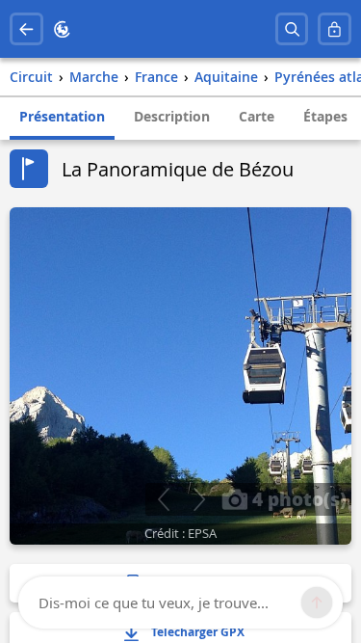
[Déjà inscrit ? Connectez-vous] (334, 29)
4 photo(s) (297, 498)
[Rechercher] (292, 29)
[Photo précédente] (163, 499)
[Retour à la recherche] (26, 29)
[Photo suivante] (199, 499)
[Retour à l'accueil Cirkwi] (62, 29)
